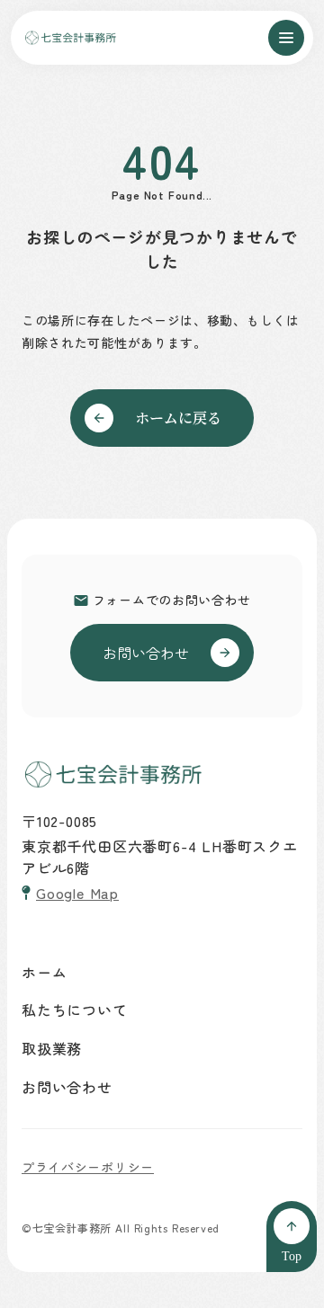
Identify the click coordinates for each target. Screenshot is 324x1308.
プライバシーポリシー (88, 1167)
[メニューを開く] (286, 38)
